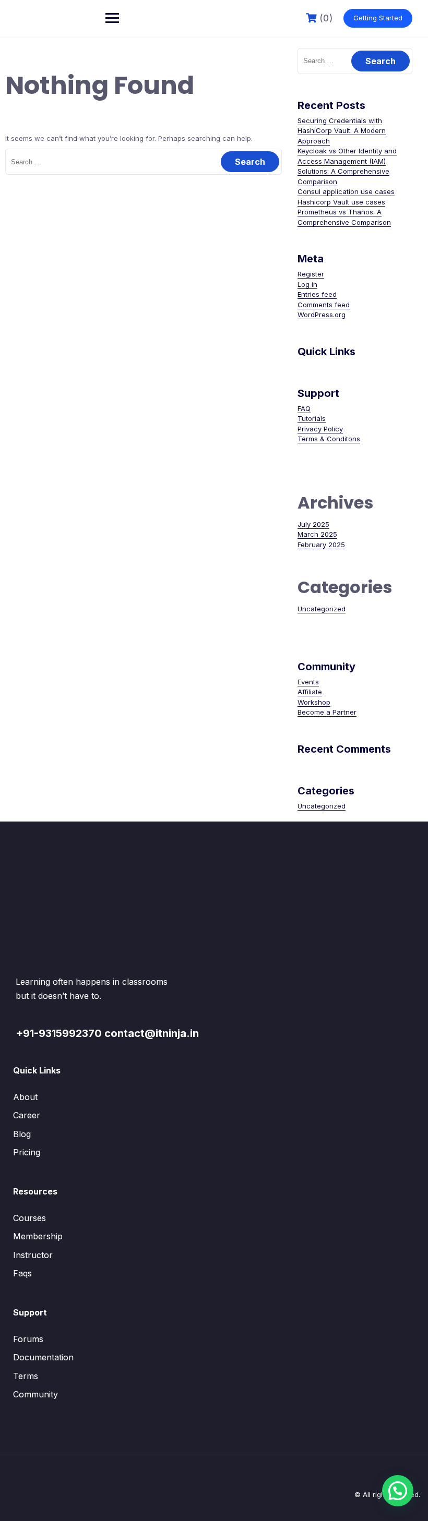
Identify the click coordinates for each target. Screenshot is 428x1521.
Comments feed (324, 304)
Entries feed (317, 294)
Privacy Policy (320, 429)
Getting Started (377, 18)
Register (311, 274)
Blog (22, 1134)
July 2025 (313, 524)
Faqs (22, 1273)
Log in (307, 284)
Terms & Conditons (329, 438)
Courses (29, 1218)
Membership (38, 1236)
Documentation (43, 1357)
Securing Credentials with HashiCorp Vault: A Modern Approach (342, 130)
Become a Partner (327, 712)
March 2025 (317, 534)
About (25, 1097)
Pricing (26, 1152)
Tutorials (312, 418)
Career (26, 1115)
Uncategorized (322, 609)
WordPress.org (322, 314)
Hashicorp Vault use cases (341, 202)
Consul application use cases (346, 191)
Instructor (33, 1255)
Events (308, 682)
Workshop (314, 702)
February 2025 (321, 544)
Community (35, 1394)
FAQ (304, 408)
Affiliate (310, 691)
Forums (28, 1339)
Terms (25, 1376)
